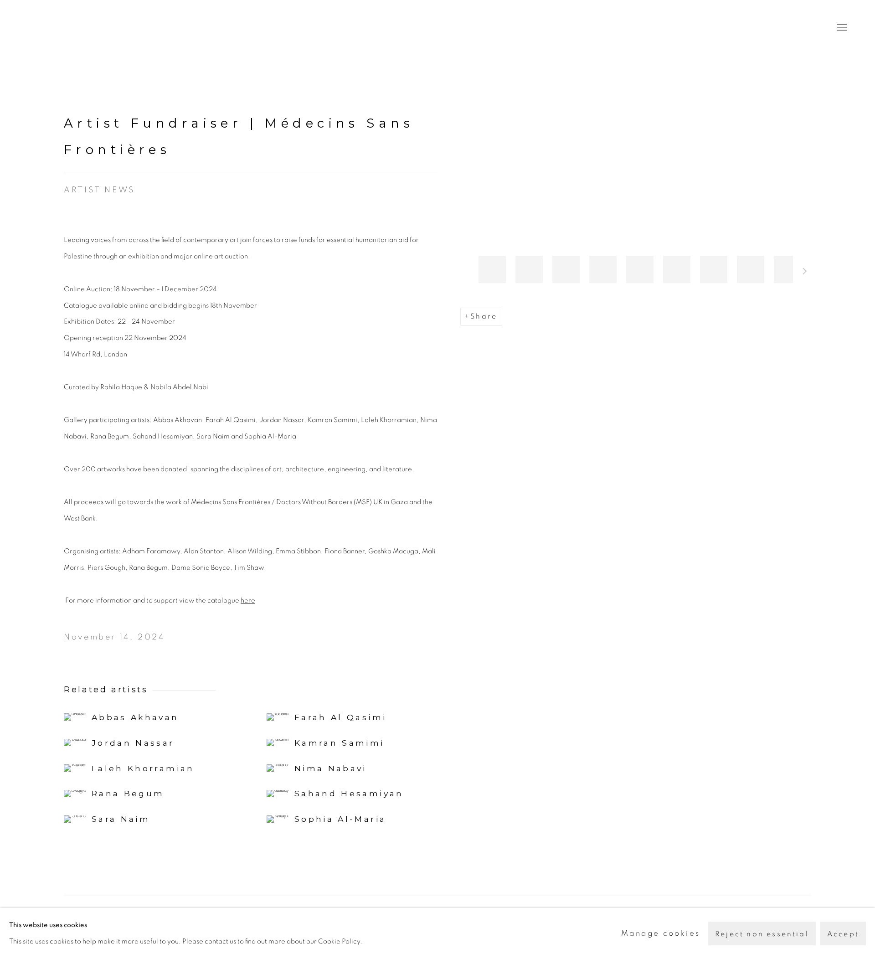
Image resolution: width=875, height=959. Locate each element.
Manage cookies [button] (660, 933)
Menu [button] (841, 28)
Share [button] (483, 316)
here (248, 600)
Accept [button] (843, 934)
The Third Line (68, 27)
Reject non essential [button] (762, 934)
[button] (492, 269)
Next (804, 272)
